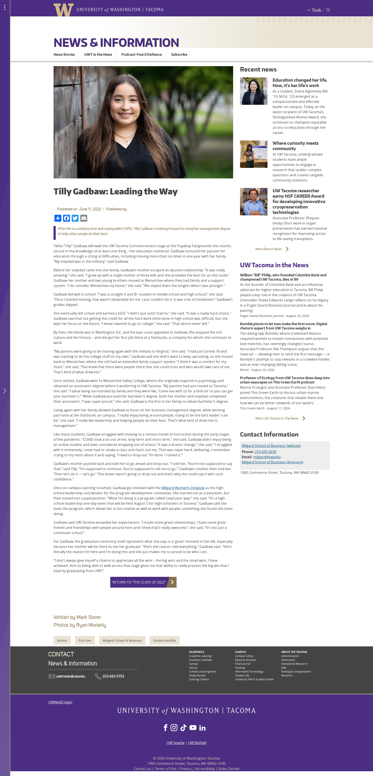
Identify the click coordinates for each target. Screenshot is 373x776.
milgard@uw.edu (267, 457)
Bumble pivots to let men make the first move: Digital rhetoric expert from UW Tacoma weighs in (283, 326)
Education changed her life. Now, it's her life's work (300, 82)
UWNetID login (60, 702)
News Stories (64, 54)
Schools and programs (202, 671)
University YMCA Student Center (254, 679)
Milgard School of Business (122, 640)
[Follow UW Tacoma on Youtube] (193, 728)
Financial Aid (242, 663)
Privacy (185, 768)
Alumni (62, 640)
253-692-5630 (265, 451)
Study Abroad (197, 675)
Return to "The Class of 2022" (139, 582)
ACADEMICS (196, 652)
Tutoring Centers (199, 679)
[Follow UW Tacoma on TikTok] (183, 728)
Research (286, 675)
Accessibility (205, 768)
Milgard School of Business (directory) (272, 462)
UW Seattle (176, 742)
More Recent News (262, 251)
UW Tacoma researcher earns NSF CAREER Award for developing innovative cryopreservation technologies (299, 201)
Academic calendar (200, 660)
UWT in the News (98, 54)
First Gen (85, 640)
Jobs (283, 667)
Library (193, 667)
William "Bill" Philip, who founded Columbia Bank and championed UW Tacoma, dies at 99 (283, 277)
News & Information (116, 42)
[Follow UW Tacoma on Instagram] (173, 728)
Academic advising (200, 656)
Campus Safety (244, 656)
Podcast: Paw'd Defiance (142, 54)
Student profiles (164, 640)
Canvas (193, 663)
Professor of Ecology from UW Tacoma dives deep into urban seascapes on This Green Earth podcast (285, 380)
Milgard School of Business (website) (271, 445)
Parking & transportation (296, 671)
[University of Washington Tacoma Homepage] (186, 713)
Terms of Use (165, 768)
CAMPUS (240, 652)
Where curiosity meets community (296, 145)
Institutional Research (294, 663)
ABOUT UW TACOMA (294, 652)
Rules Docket (229, 768)
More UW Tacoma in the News (270, 421)
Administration (290, 656)
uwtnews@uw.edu (70, 676)
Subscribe (179, 54)
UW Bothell (197, 742)
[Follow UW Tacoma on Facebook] (165, 728)
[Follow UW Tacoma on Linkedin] (202, 728)
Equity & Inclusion (245, 660)
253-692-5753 (113, 676)
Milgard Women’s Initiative (183, 487)
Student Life (242, 675)
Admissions (288, 660)
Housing (240, 667)
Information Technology (249, 671)
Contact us (142, 768)
